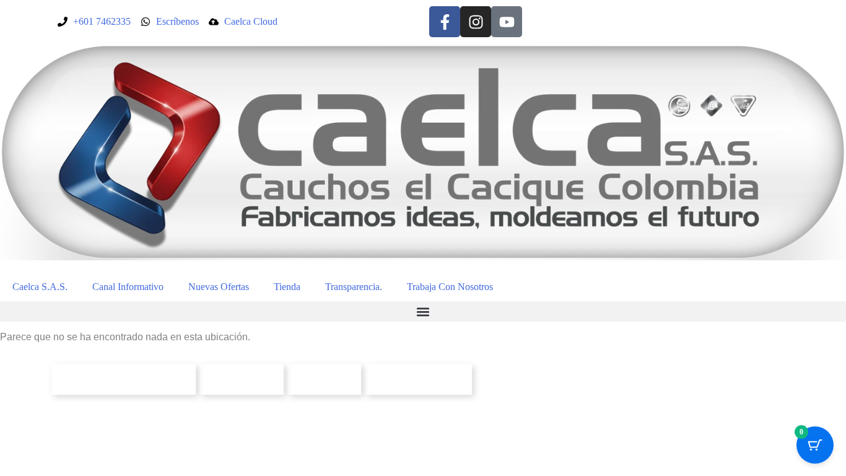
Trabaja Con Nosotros (450, 286)
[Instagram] (475, 21)
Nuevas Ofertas (218, 286)
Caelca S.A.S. (40, 286)
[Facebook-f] (444, 21)
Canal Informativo (128, 286)
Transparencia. (353, 286)
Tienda (287, 286)
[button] (423, 311)
